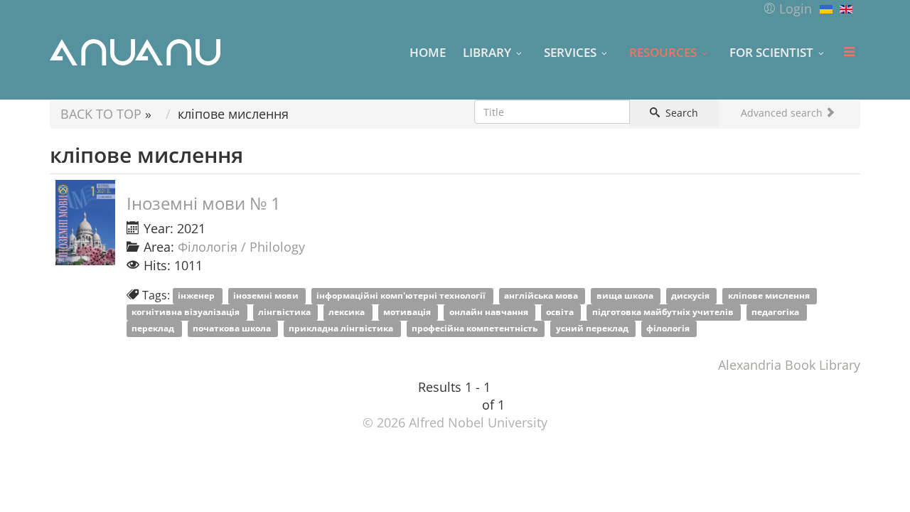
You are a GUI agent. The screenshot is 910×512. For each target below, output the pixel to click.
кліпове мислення (770, 296)
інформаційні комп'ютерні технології (402, 296)
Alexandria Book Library (789, 364)
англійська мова (542, 296)
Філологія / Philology (241, 246)
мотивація (408, 312)
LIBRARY (487, 51)
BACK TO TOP (100, 113)
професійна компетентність (476, 329)
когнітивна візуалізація (187, 312)
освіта (561, 312)
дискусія (691, 296)
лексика (347, 312)
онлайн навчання (489, 312)
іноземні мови (267, 296)
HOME (428, 51)
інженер (197, 296)
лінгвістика (285, 312)
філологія (669, 329)
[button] (787, 8)
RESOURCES (663, 51)
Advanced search (783, 112)
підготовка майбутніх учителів (664, 312)
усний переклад (593, 329)
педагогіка (776, 312)
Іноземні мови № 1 (204, 203)
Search (680, 112)
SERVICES (570, 51)
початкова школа (233, 329)
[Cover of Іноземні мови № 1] (85, 222)
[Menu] (848, 52)
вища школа (625, 296)
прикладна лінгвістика (342, 329)
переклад (154, 329)
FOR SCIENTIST (771, 51)
